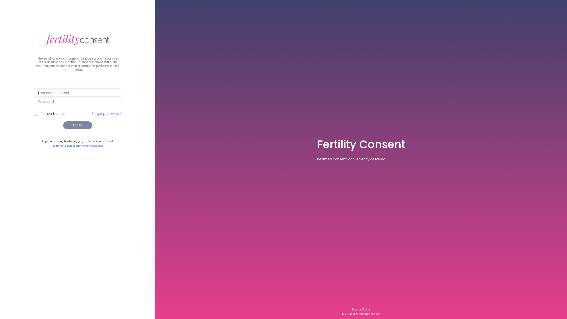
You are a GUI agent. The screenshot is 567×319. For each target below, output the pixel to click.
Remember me (53, 113)
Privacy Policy (361, 309)
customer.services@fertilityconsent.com (77, 146)
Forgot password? (106, 113)
